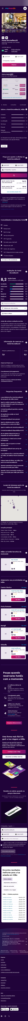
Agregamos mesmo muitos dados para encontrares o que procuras (13, 941)
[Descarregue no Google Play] (5, 1009)
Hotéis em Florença (8, 904)
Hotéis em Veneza (7, 899)
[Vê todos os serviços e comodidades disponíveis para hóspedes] (26, 220)
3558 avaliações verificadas (15, 50)
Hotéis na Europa (13, 950)
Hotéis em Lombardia (4, 952)
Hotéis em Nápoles (7, 906)
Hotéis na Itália (22, 950)
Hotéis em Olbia (7, 912)
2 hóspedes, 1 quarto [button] (9, 60)
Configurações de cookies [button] (7, 209)
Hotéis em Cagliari (7, 901)
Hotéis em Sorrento (8, 919)
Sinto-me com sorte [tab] (9, 886)
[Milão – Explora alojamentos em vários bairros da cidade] (26, 581)
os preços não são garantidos (13, 934)
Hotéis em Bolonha (7, 910)
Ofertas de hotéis (4, 950)
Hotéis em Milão (14, 952)
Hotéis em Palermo (7, 908)
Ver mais (23, 587)
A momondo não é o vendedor (11, 938)
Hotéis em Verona (7, 915)
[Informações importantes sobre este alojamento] (26, 343)
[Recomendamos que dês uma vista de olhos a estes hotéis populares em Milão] (26, 553)
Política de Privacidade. (6, 855)
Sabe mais (5, 202)
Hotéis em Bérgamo (8, 917)
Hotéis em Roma (7, 897)
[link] (18, 599)
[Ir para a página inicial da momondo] (10, 8)
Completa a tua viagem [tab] (10, 889)
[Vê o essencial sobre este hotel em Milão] (26, 109)
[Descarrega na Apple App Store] (14, 1009)
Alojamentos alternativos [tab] (10, 882)
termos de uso (21, 854)
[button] (2, 8)
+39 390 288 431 (6, 47)
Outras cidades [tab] (7, 879)
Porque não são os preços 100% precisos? (11, 944)
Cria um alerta (11, 714)
